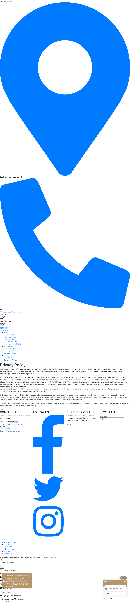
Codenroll (22, 599)
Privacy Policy (9, 549)
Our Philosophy (9, 335)
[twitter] (48, 489)
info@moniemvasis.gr (12, 431)
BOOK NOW (4, 328)
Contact (7, 355)
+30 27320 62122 (9, 426)
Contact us (8, 554)
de (13, 1)
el (11, 1)
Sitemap (7, 551)
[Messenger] (122, 582)
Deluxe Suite (12, 342)
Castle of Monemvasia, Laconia (11, 424)
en (9, 1)
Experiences (12, 351)
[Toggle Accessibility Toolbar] (1, 560)
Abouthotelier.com (50, 557)
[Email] (125, 582)
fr (7, 1)
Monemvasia (8, 346)
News (10, 358)
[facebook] (48, 444)
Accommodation (10, 337)
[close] (30, 575)
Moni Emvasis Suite (15, 344)
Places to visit (13, 348)
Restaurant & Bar (10, 353)
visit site (69, 424)
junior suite (12, 339)
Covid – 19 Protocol (11, 360)
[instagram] (48, 521)
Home (6, 332)
